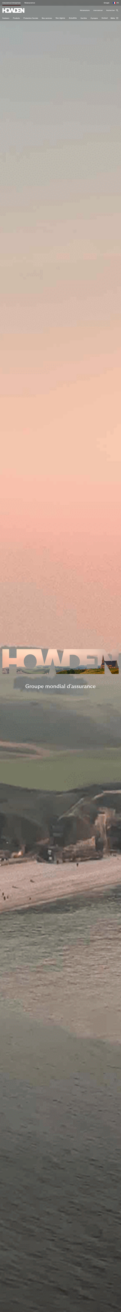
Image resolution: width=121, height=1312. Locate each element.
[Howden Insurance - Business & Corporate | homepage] (13, 10)
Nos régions (60, 18)
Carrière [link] (84, 18)
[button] (115, 3)
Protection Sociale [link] (31, 18)
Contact (105, 18)
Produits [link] (16, 18)
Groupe (106, 3)
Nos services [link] (47, 18)
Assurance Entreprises (11, 3)
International (98, 10)
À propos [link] (94, 18)
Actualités (73, 18)
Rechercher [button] (110, 10)
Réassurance (29, 3)
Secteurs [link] (5, 18)
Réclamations (85, 10)
